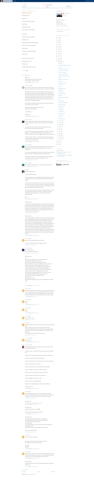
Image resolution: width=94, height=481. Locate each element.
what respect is (61, 115)
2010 (59, 58)
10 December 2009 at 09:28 (32, 116)
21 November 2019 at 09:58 (32, 448)
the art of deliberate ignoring (63, 76)
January (60, 138)
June (60, 129)
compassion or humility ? (63, 102)
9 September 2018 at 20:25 (32, 404)
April (60, 133)
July (60, 128)
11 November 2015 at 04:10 (32, 285)
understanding (61, 100)
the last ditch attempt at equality (64, 65)
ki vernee (26, 316)
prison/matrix (61, 111)
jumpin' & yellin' (61, 106)
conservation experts (62, 72)
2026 (59, 37)
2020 (59, 40)
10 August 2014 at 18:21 (31, 212)
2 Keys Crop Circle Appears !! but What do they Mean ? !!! (63, 152)
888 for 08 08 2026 (59, 150)
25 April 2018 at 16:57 (31, 398)
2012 (59, 55)
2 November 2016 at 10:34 (32, 304)
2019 (59, 42)
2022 (59, 39)
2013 (59, 53)
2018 (59, 44)
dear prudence (61, 92)
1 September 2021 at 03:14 (32, 458)
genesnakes (60, 108)
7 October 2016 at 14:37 (31, 296)
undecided (27, 391)
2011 (59, 56)
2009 (59, 60)
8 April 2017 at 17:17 (30, 319)
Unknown (27, 288)
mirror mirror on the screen (63, 68)
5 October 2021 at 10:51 (31, 466)
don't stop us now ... (62, 113)
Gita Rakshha (27, 344)
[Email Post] (27, 70)
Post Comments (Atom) (31, 474)
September (61, 124)
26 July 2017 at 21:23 (30, 335)
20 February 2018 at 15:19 (32, 388)
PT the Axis (27, 119)
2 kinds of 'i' (60, 84)
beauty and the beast (62, 93)
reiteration (60, 81)
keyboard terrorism (26, 13)
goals (59, 86)
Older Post (53, 471)
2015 (59, 49)
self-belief (60, 95)
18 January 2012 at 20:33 (31, 159)
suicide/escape (61, 109)
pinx (26, 169)
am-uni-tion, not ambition (63, 70)
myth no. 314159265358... (63, 79)
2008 (59, 141)
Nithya (26, 435)
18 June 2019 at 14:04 (30, 432)
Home (38, 471)
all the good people (62, 83)
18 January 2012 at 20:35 (31, 166)
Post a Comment (25, 469)
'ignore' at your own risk (62, 74)
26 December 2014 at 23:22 (32, 235)
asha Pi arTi (27, 144)
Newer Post (24, 471)
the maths (60, 63)
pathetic (60, 116)
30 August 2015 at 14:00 (31, 253)
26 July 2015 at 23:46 (30, 245)
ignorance (60, 77)
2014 (59, 51)
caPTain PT (60, 90)
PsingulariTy (27, 248)
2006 (59, 144)
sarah (26, 322)
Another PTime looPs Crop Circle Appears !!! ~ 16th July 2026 (64, 155)
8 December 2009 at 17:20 (32, 82)
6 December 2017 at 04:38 (32, 341)
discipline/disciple (61, 88)
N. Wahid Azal (27, 85)
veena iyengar (27, 338)
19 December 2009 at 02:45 (32, 141)
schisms (59, 67)
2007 (59, 142)
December (61, 61)
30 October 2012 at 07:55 (31, 199)
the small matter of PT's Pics (63, 97)
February (60, 137)
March (60, 135)
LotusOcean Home (59, 31)
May (60, 131)
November (61, 121)
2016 (59, 48)
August (60, 126)
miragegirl (27, 238)
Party (59, 99)
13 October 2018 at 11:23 (31, 413)
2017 (59, 46)
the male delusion (61, 118)
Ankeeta (26, 451)
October (60, 122)
